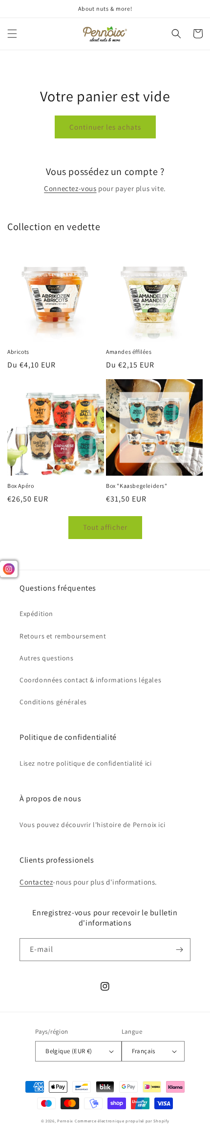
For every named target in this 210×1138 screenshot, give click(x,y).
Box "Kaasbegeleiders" (137, 485)
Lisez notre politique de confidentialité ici (85, 763)
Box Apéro (20, 485)
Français (143, 1051)
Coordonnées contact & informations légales (90, 679)
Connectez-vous (70, 188)
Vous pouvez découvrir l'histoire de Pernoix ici (92, 824)
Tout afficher (105, 527)
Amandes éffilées (129, 351)
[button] (12, 33)
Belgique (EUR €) (68, 1051)
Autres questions (47, 658)
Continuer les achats (105, 127)
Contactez (36, 882)
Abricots (18, 351)
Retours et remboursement (63, 636)
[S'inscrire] (179, 949)
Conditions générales (53, 701)
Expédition (36, 613)
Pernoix (65, 1120)
